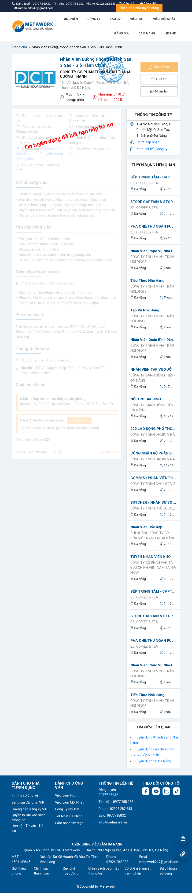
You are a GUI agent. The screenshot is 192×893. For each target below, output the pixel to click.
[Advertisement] (67, 496)
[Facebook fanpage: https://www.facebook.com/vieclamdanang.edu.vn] (145, 791)
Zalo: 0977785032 (112, 816)
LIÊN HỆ (170, 33)
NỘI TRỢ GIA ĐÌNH (145, 399)
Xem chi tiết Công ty (152, 149)
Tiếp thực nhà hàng (147, 280)
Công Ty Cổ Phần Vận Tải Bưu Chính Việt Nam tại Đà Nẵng (153, 568)
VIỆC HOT (137, 19)
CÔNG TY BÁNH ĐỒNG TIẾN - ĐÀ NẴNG (152, 378)
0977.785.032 (75, 3)
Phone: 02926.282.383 (115, 809)
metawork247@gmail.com (159, 862)
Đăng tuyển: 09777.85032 (108, 792)
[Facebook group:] (156, 791)
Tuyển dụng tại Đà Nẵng (153, 761)
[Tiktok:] (176, 791)
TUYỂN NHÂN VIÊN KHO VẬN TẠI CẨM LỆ (153, 557)
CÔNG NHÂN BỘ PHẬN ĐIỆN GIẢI (153, 453)
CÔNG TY (93, 19)
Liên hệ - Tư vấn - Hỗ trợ (27, 828)
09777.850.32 (42, 3)
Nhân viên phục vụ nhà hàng (153, 251)
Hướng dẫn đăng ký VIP (29, 809)
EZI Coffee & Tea (144, 183)
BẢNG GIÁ (121, 33)
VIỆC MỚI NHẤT (164, 19)
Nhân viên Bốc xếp (146, 527)
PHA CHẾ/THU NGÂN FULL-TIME (153, 226)
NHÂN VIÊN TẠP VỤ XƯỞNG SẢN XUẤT (153, 369)
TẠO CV (115, 19)
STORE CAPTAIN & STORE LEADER (153, 202)
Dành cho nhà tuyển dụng (139, 8)
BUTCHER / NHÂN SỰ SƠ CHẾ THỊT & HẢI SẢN (153, 502)
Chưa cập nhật (148, 142)
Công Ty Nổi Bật (67, 809)
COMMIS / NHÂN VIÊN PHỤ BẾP (153, 478)
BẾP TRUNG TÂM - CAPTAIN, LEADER (153, 177)
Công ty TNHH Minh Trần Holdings (152, 259)
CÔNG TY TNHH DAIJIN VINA (152, 435)
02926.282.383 (106, 3)
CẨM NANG (146, 33)
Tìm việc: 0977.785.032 (116, 802)
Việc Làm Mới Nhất (69, 802)
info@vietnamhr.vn (113, 822)
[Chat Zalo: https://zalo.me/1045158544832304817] (166, 791)
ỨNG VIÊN (71, 19)
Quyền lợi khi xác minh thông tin (28, 817)
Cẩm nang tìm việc (69, 823)
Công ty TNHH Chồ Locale (152, 484)
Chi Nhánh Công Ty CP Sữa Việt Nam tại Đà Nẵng (152, 535)
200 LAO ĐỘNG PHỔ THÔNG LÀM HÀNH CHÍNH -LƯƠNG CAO (153, 429)
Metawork (107, 887)
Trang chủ (19, 47)
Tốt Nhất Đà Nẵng (68, 816)
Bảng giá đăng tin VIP (28, 802)
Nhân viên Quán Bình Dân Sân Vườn (153, 340)
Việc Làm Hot (65, 795)
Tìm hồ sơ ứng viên (26, 795)
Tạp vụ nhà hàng (144, 310)
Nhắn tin (161, 91)
